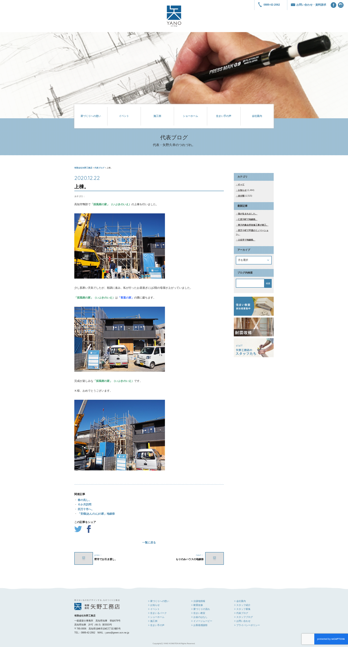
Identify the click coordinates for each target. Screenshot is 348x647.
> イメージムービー (201, 621)
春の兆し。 (84, 499)
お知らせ (242, 190)
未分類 (241, 196)
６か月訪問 (84, 504)
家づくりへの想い (91, 116)
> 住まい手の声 (156, 625)
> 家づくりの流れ (200, 609)
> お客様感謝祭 (199, 625)
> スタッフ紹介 (242, 605)
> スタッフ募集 (242, 609)
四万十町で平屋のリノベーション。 (252, 232)
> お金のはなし (199, 617)
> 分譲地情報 (198, 601)
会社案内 (257, 116)
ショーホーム (190, 116)
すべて (241, 184)
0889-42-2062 (272, 4)
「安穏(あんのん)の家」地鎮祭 (96, 513)
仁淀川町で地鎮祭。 (248, 219)
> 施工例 (152, 621)
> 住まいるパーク (157, 613)
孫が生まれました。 (248, 213)
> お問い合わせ (242, 621)
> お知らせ (154, 605)
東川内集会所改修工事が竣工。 (253, 225)
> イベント (154, 609)
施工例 (157, 116)
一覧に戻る (149, 542)
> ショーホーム (156, 617)
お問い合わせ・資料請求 (311, 4)
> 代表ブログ (241, 613)
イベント (124, 116)
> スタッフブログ (243, 617)
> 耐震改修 (197, 605)
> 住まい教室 (198, 613)
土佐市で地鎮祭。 (246, 240)
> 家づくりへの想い (158, 601)
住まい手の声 (223, 116)
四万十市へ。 (85, 509)
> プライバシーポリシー (247, 625)
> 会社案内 (240, 601)
